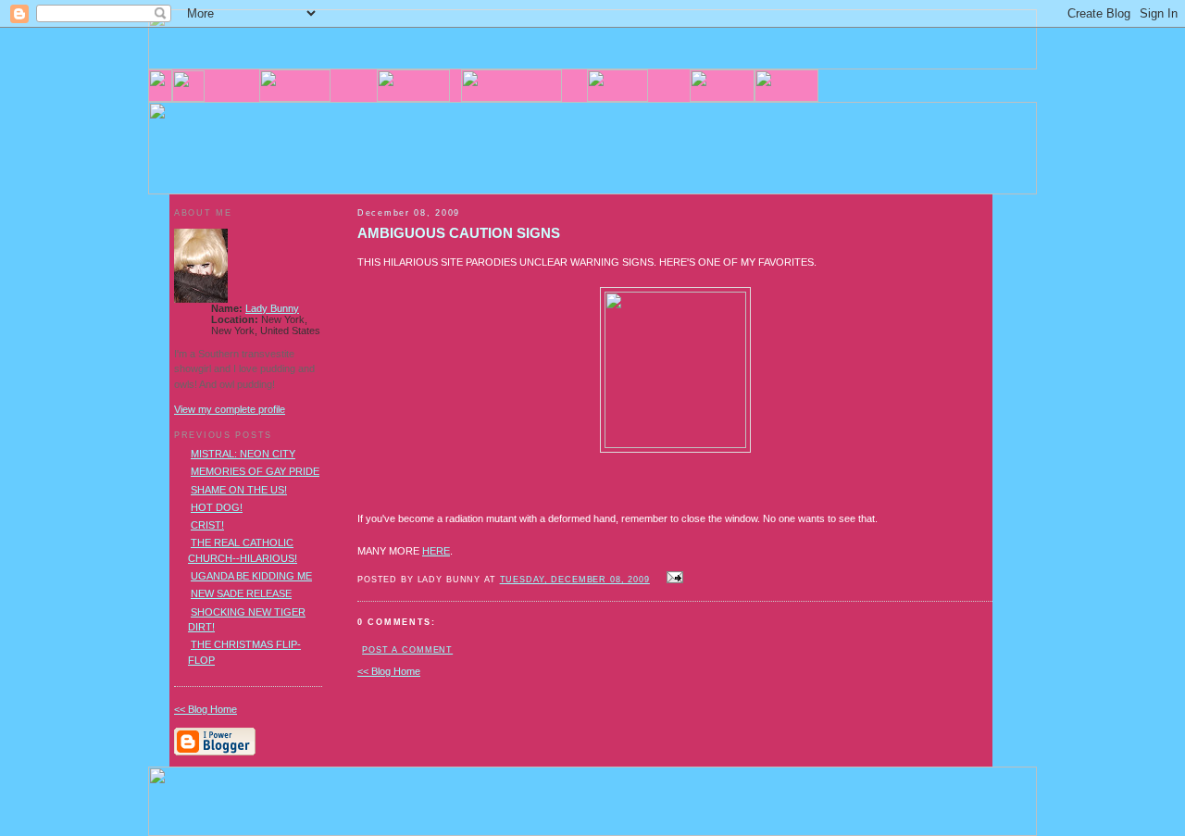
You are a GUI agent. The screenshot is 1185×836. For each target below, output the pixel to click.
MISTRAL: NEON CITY (243, 453)
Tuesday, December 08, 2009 (575, 579)
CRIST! (207, 524)
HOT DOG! (217, 507)
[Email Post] (672, 578)
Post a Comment (407, 650)
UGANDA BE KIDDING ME (251, 575)
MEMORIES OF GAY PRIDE (255, 471)
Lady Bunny (272, 308)
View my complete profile (229, 409)
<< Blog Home (388, 671)
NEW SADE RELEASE (241, 593)
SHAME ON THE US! (239, 489)
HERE (436, 550)
